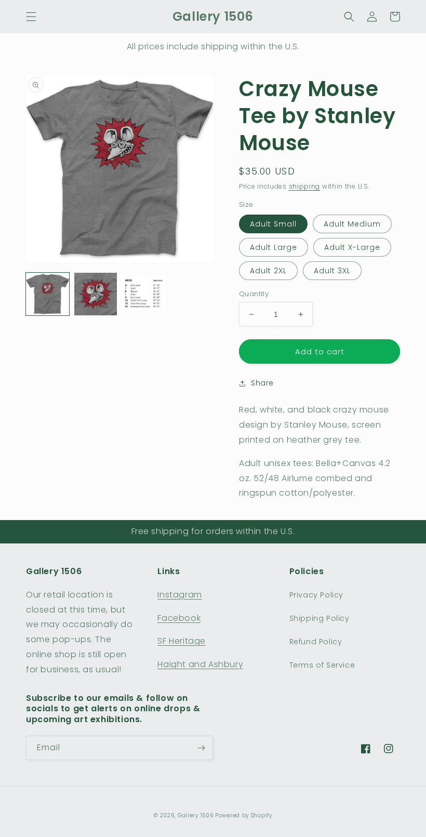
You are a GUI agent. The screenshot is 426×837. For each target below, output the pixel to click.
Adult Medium (352, 224)
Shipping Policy (319, 618)
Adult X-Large (352, 247)
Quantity (254, 294)
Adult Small (273, 224)
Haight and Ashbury (200, 664)
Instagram (179, 595)
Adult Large (273, 247)
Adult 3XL (332, 270)
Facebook (179, 618)
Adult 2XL (268, 270)
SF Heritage (181, 641)
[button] (31, 16)
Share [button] (262, 383)
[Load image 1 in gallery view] (47, 294)
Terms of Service (322, 665)
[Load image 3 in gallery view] (143, 294)
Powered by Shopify (243, 815)
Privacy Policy (316, 595)
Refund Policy (315, 641)
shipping (305, 186)
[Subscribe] (201, 748)
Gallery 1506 (195, 815)
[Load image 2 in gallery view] (95, 294)
